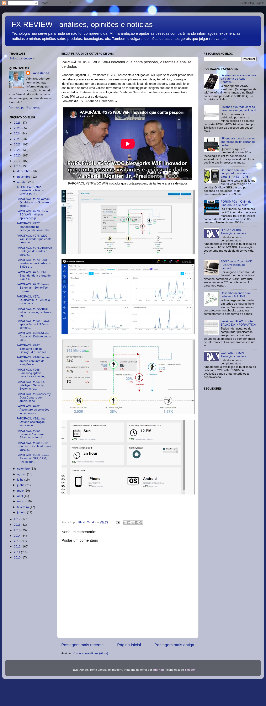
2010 (17, 557)
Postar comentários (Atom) (90, 653)
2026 (17, 122)
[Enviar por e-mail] (125, 522)
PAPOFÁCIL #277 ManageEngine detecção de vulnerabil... (34, 227)
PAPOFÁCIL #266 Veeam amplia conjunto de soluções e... (33, 361)
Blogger (190, 669)
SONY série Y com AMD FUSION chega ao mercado (236, 265)
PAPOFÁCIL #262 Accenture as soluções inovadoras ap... (32, 409)
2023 (17, 139)
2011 (17, 552)
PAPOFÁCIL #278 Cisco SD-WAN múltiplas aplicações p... (32, 214)
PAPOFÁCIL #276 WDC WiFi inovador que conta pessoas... (34, 239)
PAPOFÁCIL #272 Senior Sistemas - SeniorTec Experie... (32, 288)
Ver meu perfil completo (25, 107)
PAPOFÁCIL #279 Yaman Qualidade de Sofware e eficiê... (33, 202)
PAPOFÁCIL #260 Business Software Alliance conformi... (30, 434)
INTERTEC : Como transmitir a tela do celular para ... (30, 190)
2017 (17, 519)
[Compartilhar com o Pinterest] (141, 522)
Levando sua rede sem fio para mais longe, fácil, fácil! (238, 108)
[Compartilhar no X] (133, 522)
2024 (17, 133)
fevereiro (23, 507)
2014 (17, 535)
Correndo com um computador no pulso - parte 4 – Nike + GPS (235, 173)
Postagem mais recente (82, 645)
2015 (17, 530)
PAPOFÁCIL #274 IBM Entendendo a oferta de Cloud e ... (33, 275)
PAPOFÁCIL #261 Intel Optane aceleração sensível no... (31, 422)
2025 (17, 128)
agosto (22, 474)
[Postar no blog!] (129, 522)
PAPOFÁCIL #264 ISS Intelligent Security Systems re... (30, 385)
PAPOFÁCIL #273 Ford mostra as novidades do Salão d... (33, 263)
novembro (24, 176)
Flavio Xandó (40, 73)
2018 (17, 166)
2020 (17, 155)
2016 (17, 524)
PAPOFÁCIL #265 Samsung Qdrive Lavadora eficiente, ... (32, 373)
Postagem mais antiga (174, 645)
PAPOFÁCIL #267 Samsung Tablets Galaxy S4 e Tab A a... (32, 349)
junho (21, 485)
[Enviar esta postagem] (117, 522)
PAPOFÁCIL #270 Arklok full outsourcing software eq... (34, 312)
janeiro (22, 512)
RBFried (158, 669)
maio (21, 490)
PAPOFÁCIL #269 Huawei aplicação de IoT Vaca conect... (33, 324)
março (21, 501)
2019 (17, 160)
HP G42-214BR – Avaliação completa (233, 231)
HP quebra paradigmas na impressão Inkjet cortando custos (238, 142)
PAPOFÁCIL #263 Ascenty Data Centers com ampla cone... (33, 397)
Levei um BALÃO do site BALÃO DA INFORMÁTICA (238, 323)
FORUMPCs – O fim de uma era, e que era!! (236, 203)
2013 (17, 541)
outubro (22, 182)
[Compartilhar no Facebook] (137, 522)
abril (20, 496)
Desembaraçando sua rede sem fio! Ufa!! (235, 295)
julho (20, 479)
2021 (17, 149)
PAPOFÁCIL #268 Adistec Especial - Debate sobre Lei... (33, 336)
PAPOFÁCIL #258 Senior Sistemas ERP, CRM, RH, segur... (32, 458)
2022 (17, 144)
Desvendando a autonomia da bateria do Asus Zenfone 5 (238, 79)
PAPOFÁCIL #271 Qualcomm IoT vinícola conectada (33, 300)
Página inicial (129, 645)
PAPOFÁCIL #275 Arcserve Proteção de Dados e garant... (34, 251)
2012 (17, 546)
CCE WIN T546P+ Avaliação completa (233, 354)
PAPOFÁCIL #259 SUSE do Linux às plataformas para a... (33, 446)
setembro (24, 468)
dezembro (24, 171)
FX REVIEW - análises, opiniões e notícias (82, 24)
